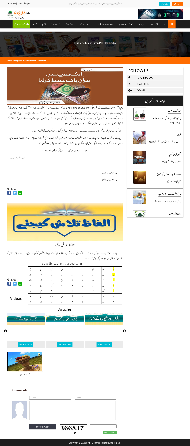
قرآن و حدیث (154, 24)
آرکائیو (44, 24)
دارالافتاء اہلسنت (175, 213)
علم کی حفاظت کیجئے (174, 181)
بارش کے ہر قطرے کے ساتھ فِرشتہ (167, 201)
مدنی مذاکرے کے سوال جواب (169, 193)
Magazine (18, 60)
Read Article (25, 344)
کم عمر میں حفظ (24, 374)
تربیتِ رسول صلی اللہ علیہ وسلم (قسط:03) (165, 141)
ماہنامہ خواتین (164, 3)
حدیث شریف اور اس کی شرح (169, 174)
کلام (164, 24)
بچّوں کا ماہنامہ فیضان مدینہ (125, 24)
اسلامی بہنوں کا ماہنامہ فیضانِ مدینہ (104, 24)
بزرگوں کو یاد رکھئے (70, 24)
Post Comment (109, 432)
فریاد (179, 134)
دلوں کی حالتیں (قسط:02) (171, 161)
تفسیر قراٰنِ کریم (175, 154)
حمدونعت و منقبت (174, 110)
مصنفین (35, 24)
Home (9, 60)
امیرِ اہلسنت (141, 24)
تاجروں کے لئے (85, 24)
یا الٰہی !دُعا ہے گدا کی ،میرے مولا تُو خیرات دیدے (167, 119)
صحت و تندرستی (55, 24)
